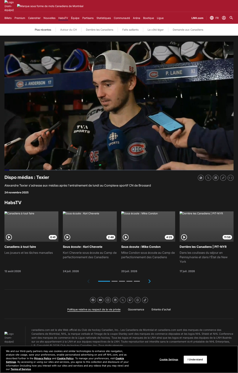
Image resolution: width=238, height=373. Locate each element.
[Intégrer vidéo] (231, 178)
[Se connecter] (224, 18)
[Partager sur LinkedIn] (216, 178)
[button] (104, 281)
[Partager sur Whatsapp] (201, 178)
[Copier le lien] (223, 178)
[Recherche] (231, 18)
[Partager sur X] (208, 178)
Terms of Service (21, 369)
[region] (119, 359)
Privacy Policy (42, 358)
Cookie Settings (169, 359)
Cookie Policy (65, 358)
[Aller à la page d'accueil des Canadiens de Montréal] (10, 6)
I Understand (195, 359)
